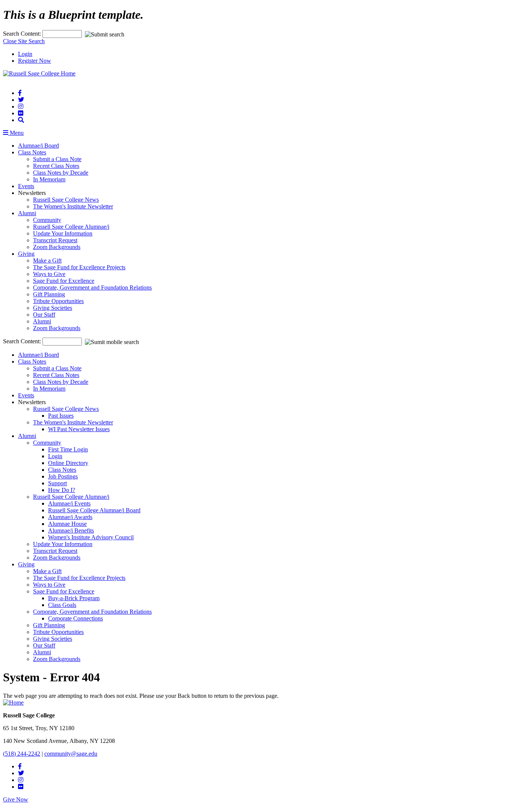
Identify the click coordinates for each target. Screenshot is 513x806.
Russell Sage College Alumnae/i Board (94, 510)
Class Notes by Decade (60, 172)
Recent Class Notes (56, 166)
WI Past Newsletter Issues (79, 429)
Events (26, 186)
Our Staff (44, 314)
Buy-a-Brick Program (74, 598)
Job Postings (63, 476)
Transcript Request (55, 240)
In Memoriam (49, 179)
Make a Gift (47, 260)
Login (25, 54)
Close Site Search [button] (24, 41)
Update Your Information (62, 233)
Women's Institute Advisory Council (91, 537)
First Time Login (68, 449)
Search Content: (22, 33)
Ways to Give (49, 274)
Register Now (34, 60)
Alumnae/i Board (38, 145)
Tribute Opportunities (58, 301)
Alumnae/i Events (69, 503)
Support (57, 483)
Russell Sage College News (66, 199)
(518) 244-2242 (21, 753)
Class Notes (32, 152)
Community (47, 220)
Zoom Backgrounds (56, 247)
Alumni (27, 213)
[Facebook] (20, 93)
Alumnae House (67, 524)
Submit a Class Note (57, 159)
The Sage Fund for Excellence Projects (79, 267)
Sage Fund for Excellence (63, 281)
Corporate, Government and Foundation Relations (92, 287)
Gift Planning (49, 294)
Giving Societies (52, 308)
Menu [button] (16, 133)
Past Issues (61, 415)
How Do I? (61, 490)
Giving (26, 254)
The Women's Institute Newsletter (73, 206)
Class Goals (62, 605)
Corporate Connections (75, 618)
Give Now (15, 799)
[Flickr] (20, 113)
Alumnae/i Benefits (71, 530)
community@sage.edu (70, 753)
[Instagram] (20, 106)
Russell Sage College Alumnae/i (71, 226)
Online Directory (68, 463)
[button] (21, 120)
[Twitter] (21, 100)
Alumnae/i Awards (70, 517)
